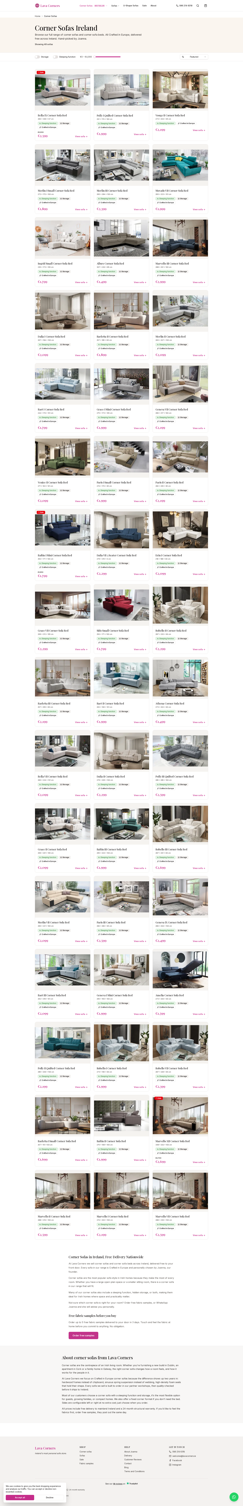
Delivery (128, 1455)
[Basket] (205, 5)
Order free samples (83, 1335)
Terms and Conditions (134, 1471)
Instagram (176, 1465)
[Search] (197, 5)
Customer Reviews (133, 1459)
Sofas (114, 6)
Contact (127, 1463)
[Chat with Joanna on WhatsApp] (234, 1496)
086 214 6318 (185, 5)
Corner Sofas (92, 6)
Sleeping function (67, 57)
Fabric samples (87, 1463)
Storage (45, 57)
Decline (49, 1497)
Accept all (20, 1497)
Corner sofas (86, 1451)
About (153, 5)
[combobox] (194, 56)
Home (37, 16)
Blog (126, 1467)
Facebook (177, 1460)
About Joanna (130, 1451)
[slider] (95, 57)
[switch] (37, 56)
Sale (144, 5)
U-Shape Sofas (130, 5)
